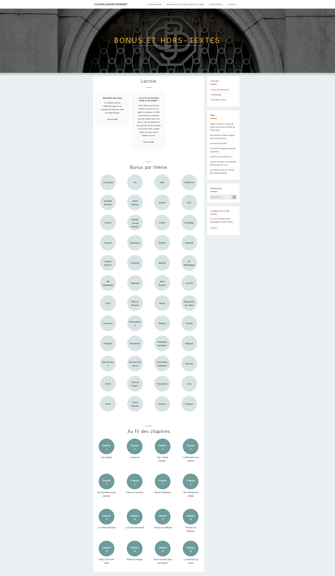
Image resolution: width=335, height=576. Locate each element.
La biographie (154, 4)
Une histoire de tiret (218, 143)
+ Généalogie (215, 94)
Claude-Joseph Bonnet (111, 4)
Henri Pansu (215, 4)
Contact (232, 4)
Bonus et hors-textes (167, 40)
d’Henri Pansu (227, 222)
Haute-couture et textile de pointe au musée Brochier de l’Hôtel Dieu (222, 127)
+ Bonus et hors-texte (219, 89)
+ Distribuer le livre (218, 99)
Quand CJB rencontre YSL (221, 156)
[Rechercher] (223, 197)
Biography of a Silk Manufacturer (185, 4)
